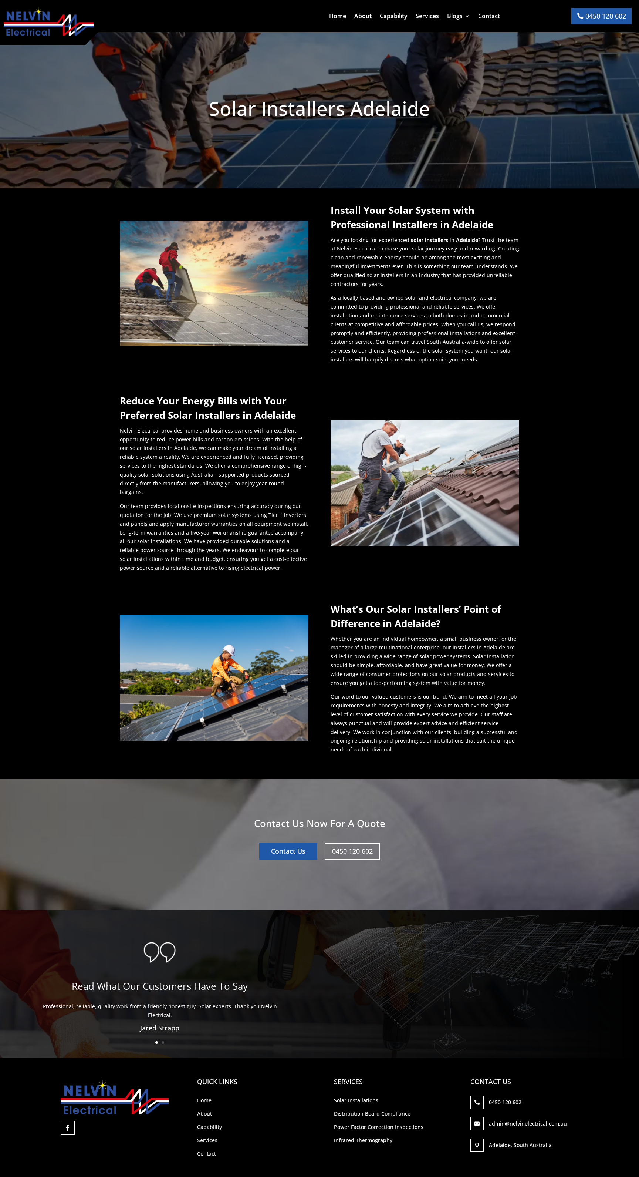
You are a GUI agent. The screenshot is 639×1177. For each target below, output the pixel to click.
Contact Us (288, 851)
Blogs (455, 16)
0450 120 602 (605, 15)
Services (427, 16)
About (363, 16)
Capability (394, 16)
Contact (489, 16)
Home (337, 16)
